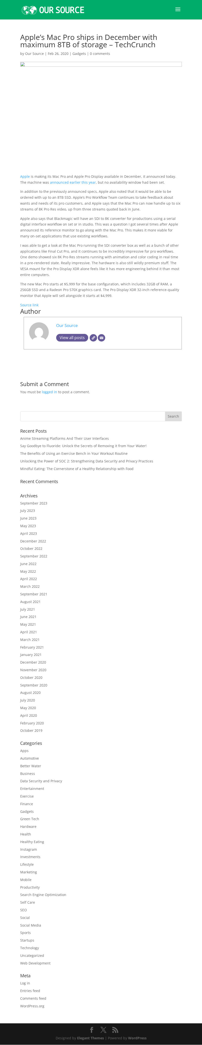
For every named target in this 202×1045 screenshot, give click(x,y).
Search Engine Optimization (43, 894)
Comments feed (33, 998)
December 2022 (33, 541)
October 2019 (31, 730)
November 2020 (33, 670)
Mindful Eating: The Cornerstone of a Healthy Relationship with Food (77, 468)
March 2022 (30, 586)
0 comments (100, 53)
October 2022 (31, 548)
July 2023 (27, 510)
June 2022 (28, 563)
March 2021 (30, 639)
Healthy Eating (32, 841)
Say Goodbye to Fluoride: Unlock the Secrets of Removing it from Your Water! (83, 445)
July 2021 (27, 609)
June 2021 (28, 616)
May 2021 (28, 624)
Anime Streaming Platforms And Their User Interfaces (64, 438)
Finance (26, 803)
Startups (27, 940)
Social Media (30, 925)
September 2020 (33, 685)
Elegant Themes (90, 1038)
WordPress (137, 1038)
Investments (30, 856)
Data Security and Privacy (41, 781)
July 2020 (27, 700)
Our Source (34, 53)
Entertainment (32, 788)
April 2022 (28, 578)
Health (25, 834)
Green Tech (29, 818)
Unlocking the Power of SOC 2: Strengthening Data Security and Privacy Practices (86, 461)
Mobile (26, 879)
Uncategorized (32, 955)
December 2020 (33, 662)
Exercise (27, 796)
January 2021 (31, 654)
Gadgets (79, 53)
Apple (25, 176)
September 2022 (33, 556)
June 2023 (28, 518)
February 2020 (32, 723)
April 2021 (28, 632)
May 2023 (28, 525)
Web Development (35, 963)
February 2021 (32, 647)
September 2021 (33, 594)
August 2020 (30, 692)
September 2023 (33, 503)
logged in (49, 392)
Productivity (30, 887)
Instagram (28, 849)
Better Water (30, 766)
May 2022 (28, 571)
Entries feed (30, 990)
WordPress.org (32, 1006)
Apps (24, 750)
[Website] (93, 338)
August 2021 (30, 601)
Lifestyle (27, 864)
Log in (25, 983)
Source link (29, 305)
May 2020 (28, 707)
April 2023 (28, 533)
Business (27, 773)
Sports (25, 932)
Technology (29, 948)
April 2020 (28, 715)
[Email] (101, 338)
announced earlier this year (73, 182)
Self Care (27, 902)
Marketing (28, 872)
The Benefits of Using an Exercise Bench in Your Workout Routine (74, 453)
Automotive (29, 758)
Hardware (28, 826)
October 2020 (31, 677)
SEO (23, 910)
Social (25, 917)
